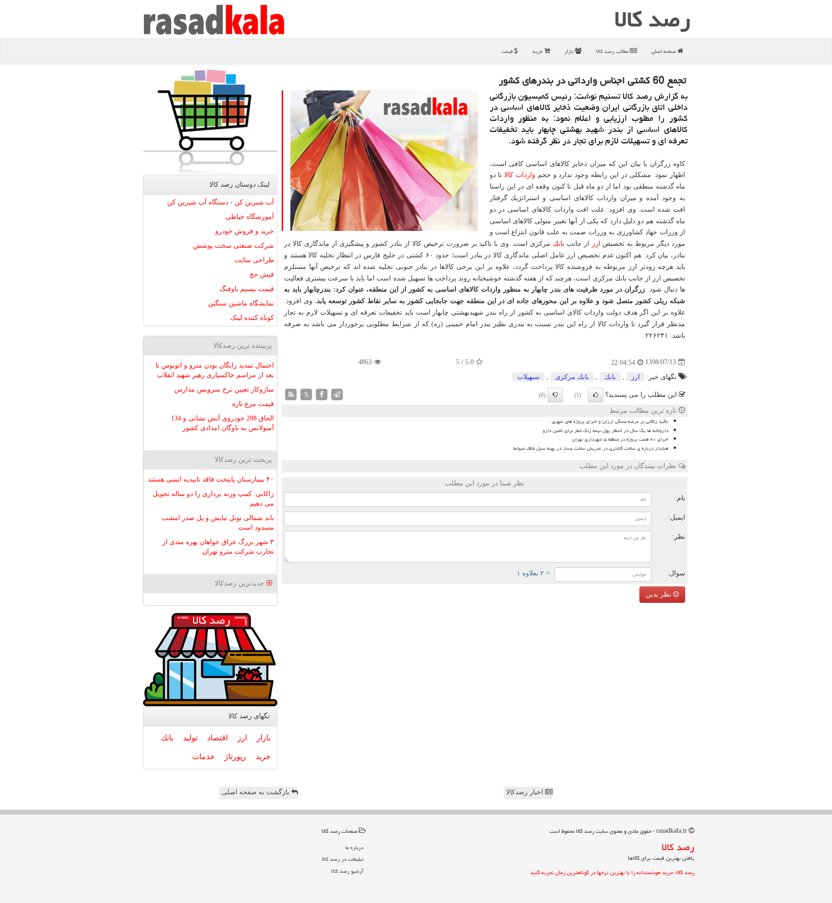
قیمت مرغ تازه (253, 403)
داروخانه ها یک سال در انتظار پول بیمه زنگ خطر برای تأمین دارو (605, 430)
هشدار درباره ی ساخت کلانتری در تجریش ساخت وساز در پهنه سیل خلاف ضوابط (590, 448)
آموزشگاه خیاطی (249, 216)
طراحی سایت (254, 260)
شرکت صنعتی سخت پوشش (233, 245)
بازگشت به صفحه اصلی (256, 792)
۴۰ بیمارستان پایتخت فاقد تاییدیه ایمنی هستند (211, 479)
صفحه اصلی (664, 51)
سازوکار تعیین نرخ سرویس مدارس (224, 389)
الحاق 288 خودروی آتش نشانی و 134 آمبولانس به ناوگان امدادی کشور (222, 423)
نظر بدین (659, 594)
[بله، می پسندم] (595, 395)
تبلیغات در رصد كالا (343, 859)
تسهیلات (528, 377)
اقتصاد (217, 738)
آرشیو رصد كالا (347, 871)
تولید (190, 738)
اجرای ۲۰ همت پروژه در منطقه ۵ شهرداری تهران (620, 439)
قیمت (507, 51)
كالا (508, 174)
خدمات (203, 756)
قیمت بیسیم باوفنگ (247, 289)
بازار (569, 51)
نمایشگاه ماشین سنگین (241, 303)
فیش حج (261, 274)
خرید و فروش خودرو (244, 231)
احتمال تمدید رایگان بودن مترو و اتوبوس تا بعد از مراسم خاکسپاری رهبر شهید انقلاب (215, 370)
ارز (596, 243)
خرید (538, 51)
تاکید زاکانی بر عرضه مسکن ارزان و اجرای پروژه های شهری (610, 421)
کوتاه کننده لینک (252, 317)
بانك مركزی (572, 377)
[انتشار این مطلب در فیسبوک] (321, 393)
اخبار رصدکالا (525, 792)
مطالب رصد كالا (613, 51)
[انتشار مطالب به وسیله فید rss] (291, 393)
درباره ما (354, 847)
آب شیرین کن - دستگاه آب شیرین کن (220, 202)
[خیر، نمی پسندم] (555, 395)
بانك (558, 243)
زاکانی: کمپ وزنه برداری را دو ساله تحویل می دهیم (213, 498)
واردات (525, 174)
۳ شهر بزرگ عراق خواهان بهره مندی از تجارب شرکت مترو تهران (218, 546)
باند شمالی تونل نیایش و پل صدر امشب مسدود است (218, 522)
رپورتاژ (235, 756)
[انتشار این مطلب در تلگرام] (337, 393)
